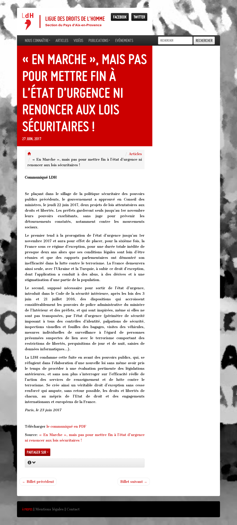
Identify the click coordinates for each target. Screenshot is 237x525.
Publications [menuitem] (98, 40)
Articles (135, 154)
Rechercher (204, 40)
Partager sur (37, 452)
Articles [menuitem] (62, 40)
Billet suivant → (133, 482)
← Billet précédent (38, 482)
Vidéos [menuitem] (78, 40)
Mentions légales (49, 509)
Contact (73, 509)
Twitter (139, 17)
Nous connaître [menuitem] (37, 40)
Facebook (119, 17)
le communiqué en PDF (66, 426)
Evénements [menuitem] (124, 40)
